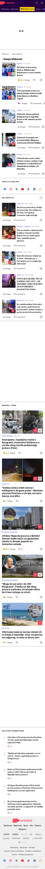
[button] (34, 80)
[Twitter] (17, 189)
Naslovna (5, 54)
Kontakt (32, 847)
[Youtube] (23, 189)
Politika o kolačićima (33, 851)
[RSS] (40, 189)
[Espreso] (15, 834)
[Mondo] (7, 3)
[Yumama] (37, 838)
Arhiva (14, 854)
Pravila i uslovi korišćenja (14, 851)
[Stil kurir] (31, 834)
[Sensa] (26, 838)
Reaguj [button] (22, 127)
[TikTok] (28, 189)
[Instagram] (11, 189)
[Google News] (34, 189)
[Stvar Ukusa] (22, 842)
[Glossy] (38, 834)
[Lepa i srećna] (6, 838)
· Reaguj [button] (26, 80)
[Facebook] (5, 189)
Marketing (14, 847)
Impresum (23, 847)
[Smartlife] (16, 838)
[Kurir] (6, 834)
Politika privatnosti (25, 854)
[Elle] (24, 834)
